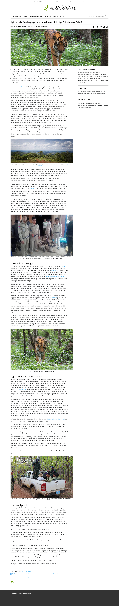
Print (12, 584)
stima (63, 266)
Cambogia (27, 577)
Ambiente (14, 573)
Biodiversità (25, 573)
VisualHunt (41, 165)
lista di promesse (20, 389)
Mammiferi (47, 573)
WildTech (56, 16)
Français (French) (49, 1)
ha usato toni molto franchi (56, 419)
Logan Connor (16, 26)
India (80, 1)
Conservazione (32, 573)
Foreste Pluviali (17, 16)
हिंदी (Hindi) (84, 1)
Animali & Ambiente (36, 16)
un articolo (53, 298)
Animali (19, 573)
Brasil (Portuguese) (73, 1)
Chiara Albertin (43, 26)
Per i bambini (47, 16)
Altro (62, 16)
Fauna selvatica (40, 573)
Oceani (26, 16)
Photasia (67, 164)
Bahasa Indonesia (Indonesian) (61, 1)
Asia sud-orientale (19, 577)
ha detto (34, 188)
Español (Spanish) (40, 1)
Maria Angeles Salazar (27, 571)
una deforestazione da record (54, 276)
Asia (13, 577)
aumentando (55, 270)
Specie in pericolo (55, 573)
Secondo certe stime (17, 87)
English (33, 1)
